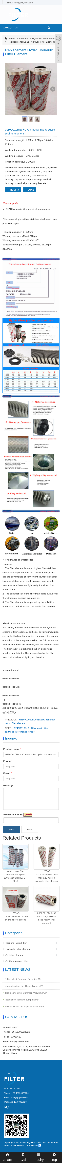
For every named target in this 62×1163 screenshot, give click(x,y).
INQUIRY (14, 189)
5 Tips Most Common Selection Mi (23, 979)
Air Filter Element (14, 955)
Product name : (13, 749)
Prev (9, 89)
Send (11, 829)
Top (54, 1160)
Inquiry (39, 1160)
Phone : (8, 761)
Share (7, 1160)
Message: (8, 785)
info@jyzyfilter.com (19, 1041)
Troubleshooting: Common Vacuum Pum (26, 992)
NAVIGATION (10, 28)
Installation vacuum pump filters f (22, 999)
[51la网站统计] (39, 1145)
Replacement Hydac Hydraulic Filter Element (31, 41)
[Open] (58, 49)
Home (12, 38)
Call (23, 1160)
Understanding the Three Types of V (24, 986)
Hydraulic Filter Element (44, 38)
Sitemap (34, 1145)
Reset (29, 829)
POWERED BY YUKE (20, 1145)
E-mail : (8, 773)
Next (52, 89)
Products (23, 38)
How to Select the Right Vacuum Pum (24, 1006)
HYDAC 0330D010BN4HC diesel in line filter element (15, 916)
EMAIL (30, 189)
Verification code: (13, 814)
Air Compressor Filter (16, 961)
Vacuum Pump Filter (16, 943)
